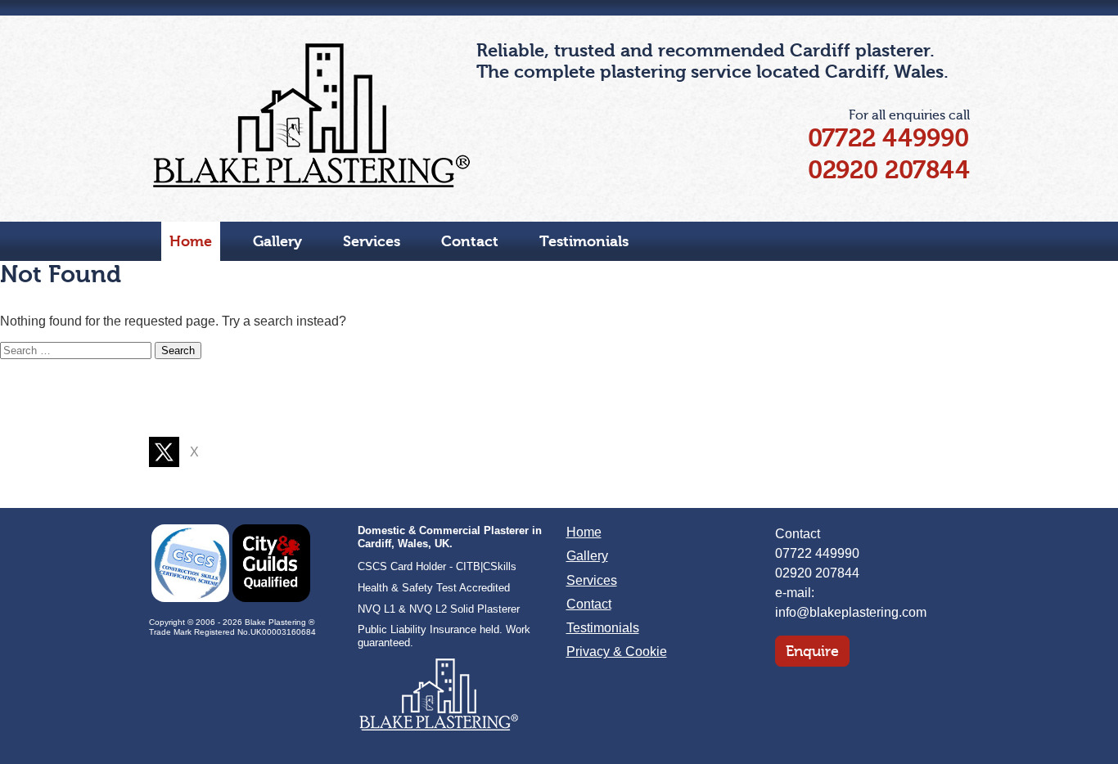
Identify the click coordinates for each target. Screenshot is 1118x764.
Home (190, 241)
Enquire (812, 651)
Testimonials (584, 241)
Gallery (277, 241)
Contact (469, 241)
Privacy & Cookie (616, 651)
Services (371, 241)
